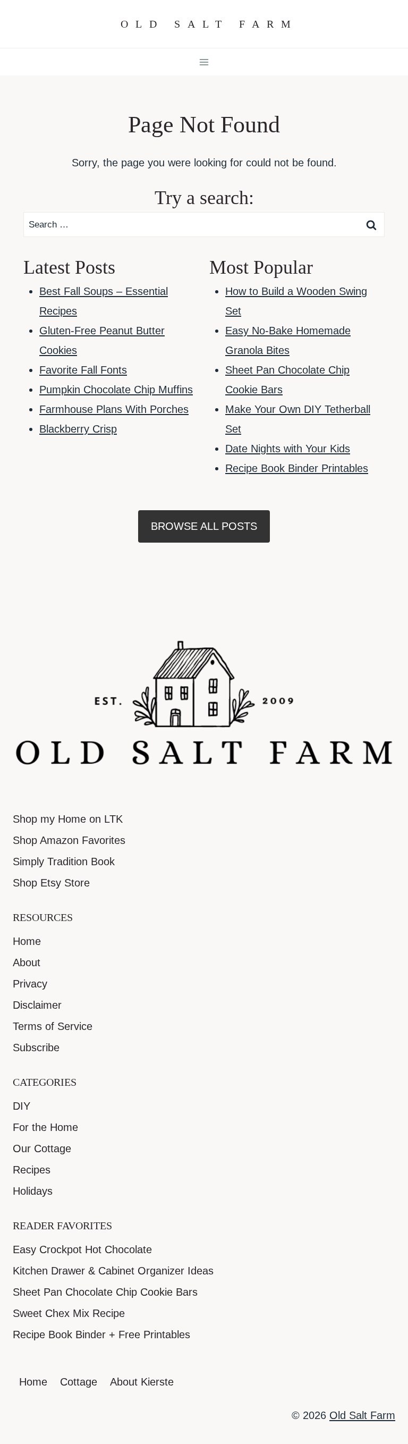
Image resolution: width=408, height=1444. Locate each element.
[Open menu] (204, 62)
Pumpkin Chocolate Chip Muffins (116, 389)
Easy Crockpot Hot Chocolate (82, 1249)
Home (27, 941)
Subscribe (36, 1047)
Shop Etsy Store (51, 883)
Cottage (78, 1382)
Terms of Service (52, 1026)
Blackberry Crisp (78, 429)
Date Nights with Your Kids (287, 448)
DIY (21, 1106)
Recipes (31, 1170)
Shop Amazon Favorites (69, 840)
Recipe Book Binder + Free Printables (101, 1334)
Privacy (30, 984)
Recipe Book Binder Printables (296, 468)
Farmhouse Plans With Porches (114, 409)
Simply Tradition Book (64, 861)
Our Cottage (42, 1148)
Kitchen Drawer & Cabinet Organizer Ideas (113, 1271)
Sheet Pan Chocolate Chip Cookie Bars (105, 1292)
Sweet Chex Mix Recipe (69, 1313)
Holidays (33, 1191)
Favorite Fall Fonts (83, 370)
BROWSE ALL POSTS (204, 526)
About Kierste (142, 1382)
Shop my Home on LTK (68, 819)
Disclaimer (37, 1005)
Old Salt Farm (362, 1415)
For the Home (45, 1127)
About (26, 962)
